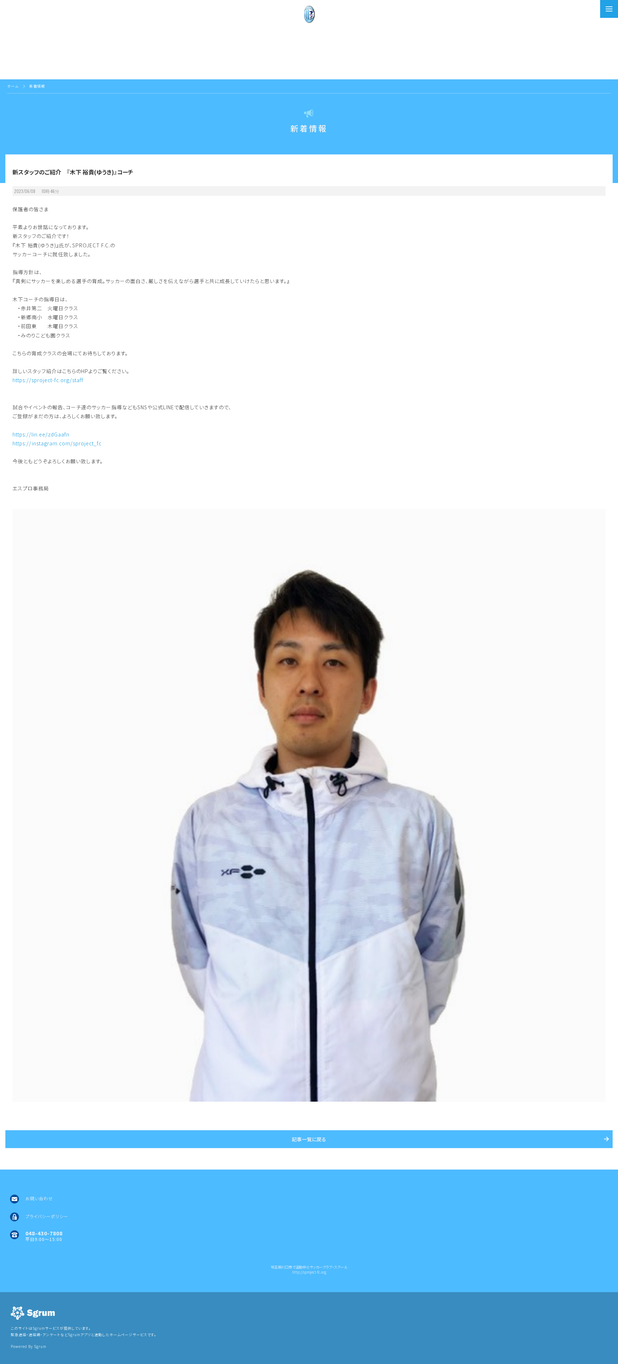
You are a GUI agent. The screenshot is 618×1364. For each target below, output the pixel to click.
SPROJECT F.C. (309, 50)
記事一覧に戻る (309, 1139)
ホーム (13, 86)
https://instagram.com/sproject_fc (57, 443)
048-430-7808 (44, 1233)
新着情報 (37, 86)
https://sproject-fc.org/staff (48, 380)
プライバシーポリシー (46, 1216)
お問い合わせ (39, 1198)
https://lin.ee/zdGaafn (41, 434)
